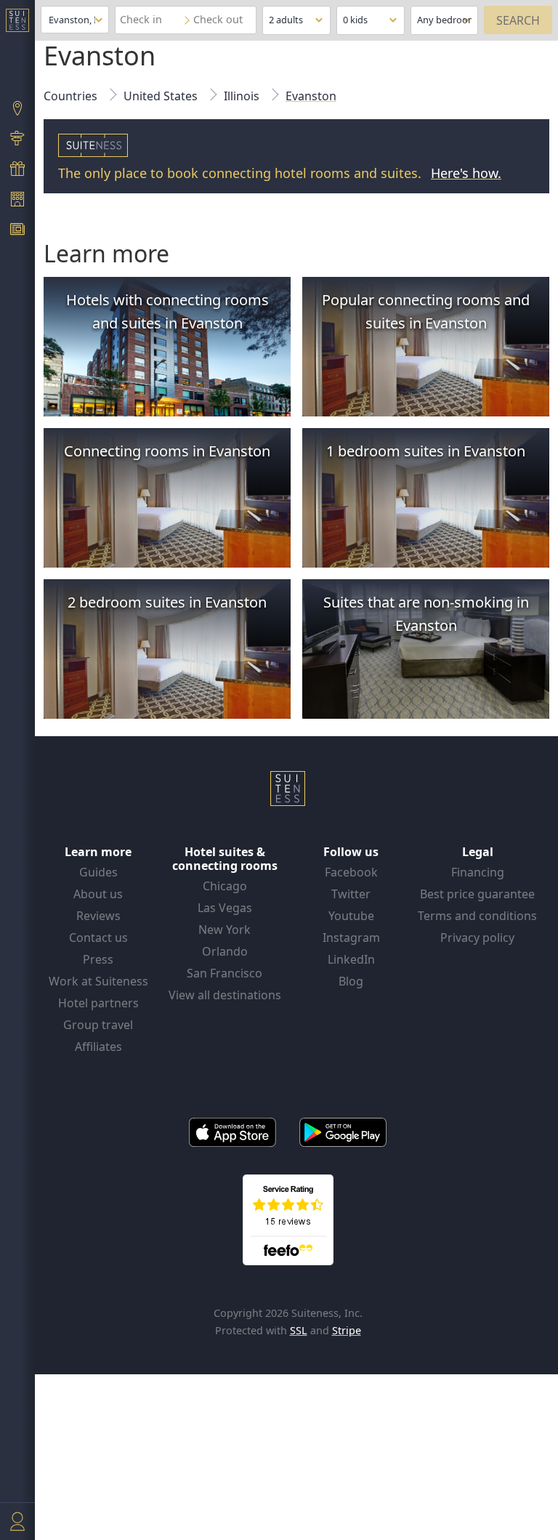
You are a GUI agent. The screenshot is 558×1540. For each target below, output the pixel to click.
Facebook (351, 872)
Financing (477, 872)
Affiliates (98, 1047)
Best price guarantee (477, 894)
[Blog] (17, 231)
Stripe (346, 1330)
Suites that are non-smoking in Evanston (426, 613)
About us (98, 894)
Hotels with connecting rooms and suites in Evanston (167, 311)
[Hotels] (17, 200)
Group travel (98, 1025)
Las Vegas (225, 908)
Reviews (98, 916)
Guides (98, 872)
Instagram (351, 938)
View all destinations (225, 995)
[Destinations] (17, 109)
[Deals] (17, 170)
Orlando (225, 951)
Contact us (98, 938)
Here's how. (466, 173)
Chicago (225, 886)
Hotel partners (98, 1003)
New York (224, 930)
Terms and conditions (477, 916)
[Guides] (17, 140)
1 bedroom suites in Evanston (425, 451)
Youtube (351, 916)
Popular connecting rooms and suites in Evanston (426, 311)
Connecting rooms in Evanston (167, 451)
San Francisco (224, 973)
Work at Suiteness (98, 981)
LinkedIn (351, 959)
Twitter (351, 894)
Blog (351, 981)
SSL (298, 1330)
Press (98, 959)
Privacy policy (477, 938)
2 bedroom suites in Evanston (167, 602)
